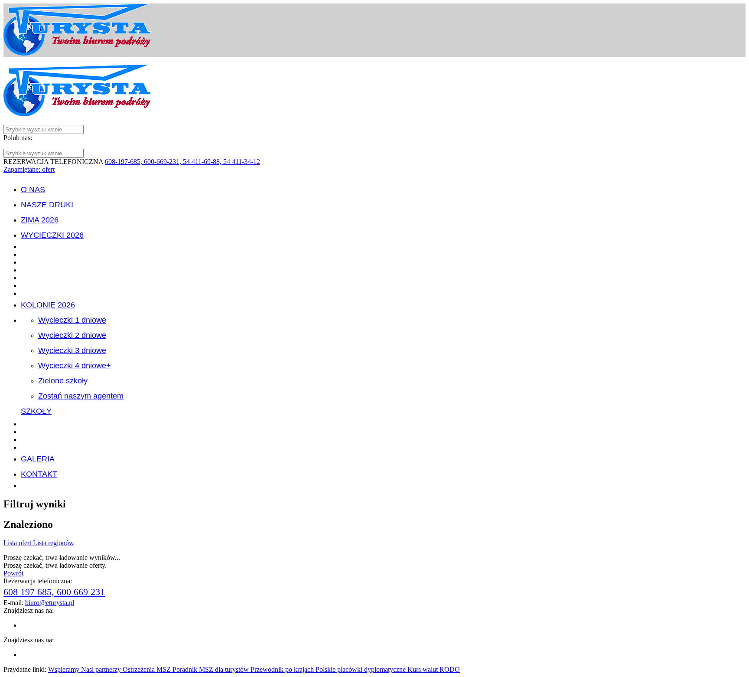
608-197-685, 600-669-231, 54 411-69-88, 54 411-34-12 (182, 161)
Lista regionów (53, 542)
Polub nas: (17, 137)
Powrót (13, 573)
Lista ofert (18, 542)
